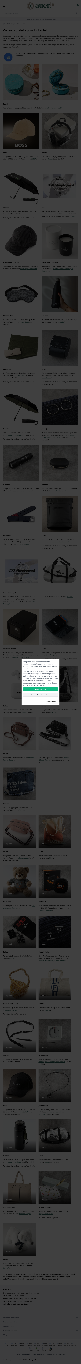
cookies (51, 664)
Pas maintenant (52, 702)
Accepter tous (40, 689)
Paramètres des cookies (40, 695)
